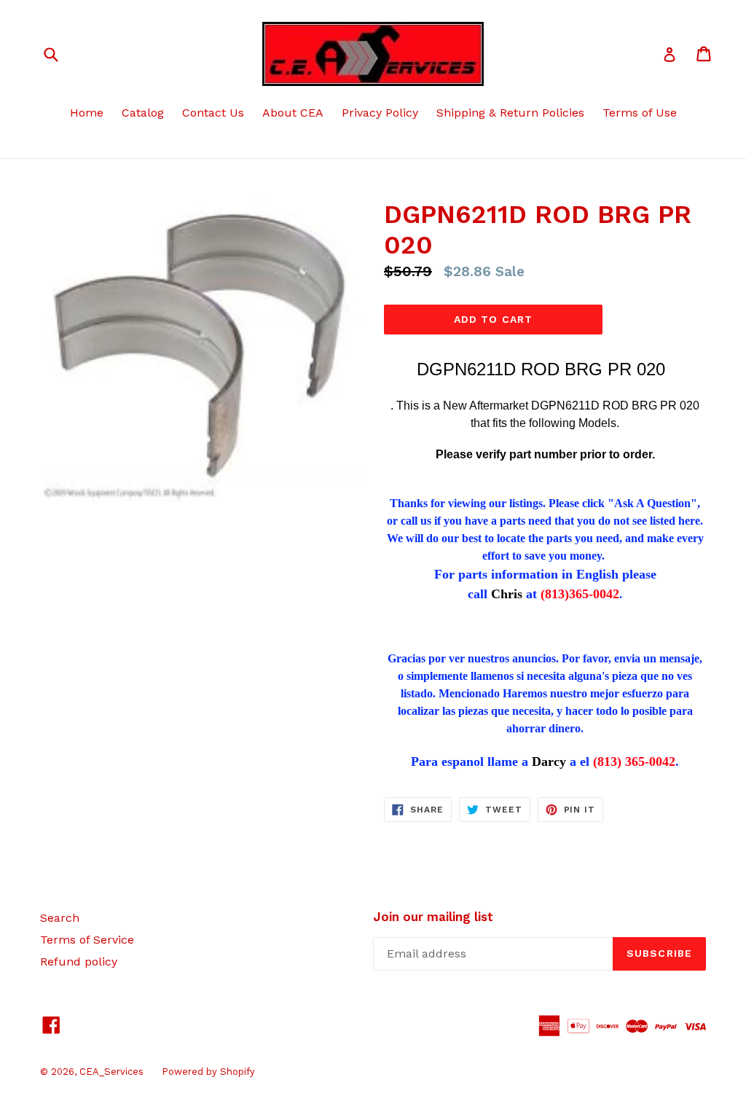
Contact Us (213, 113)
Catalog (143, 113)
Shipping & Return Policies (510, 113)
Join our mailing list (433, 916)
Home (86, 113)
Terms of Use (639, 113)
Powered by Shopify (208, 1071)
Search (59, 918)
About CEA (292, 113)
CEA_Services (111, 1071)
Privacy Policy (380, 113)
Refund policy (78, 961)
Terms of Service (87, 940)
